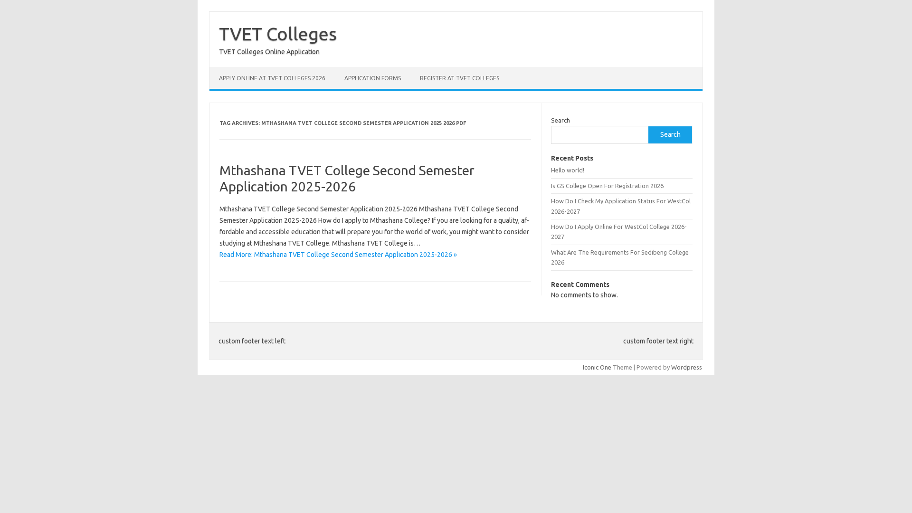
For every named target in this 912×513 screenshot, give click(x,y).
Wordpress (686, 367)
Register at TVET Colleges (459, 78)
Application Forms (372, 78)
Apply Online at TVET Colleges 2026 (272, 78)
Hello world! (567, 170)
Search (560, 120)
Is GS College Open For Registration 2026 (607, 185)
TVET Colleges (278, 34)
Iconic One (597, 367)
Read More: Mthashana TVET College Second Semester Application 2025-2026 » (338, 254)
